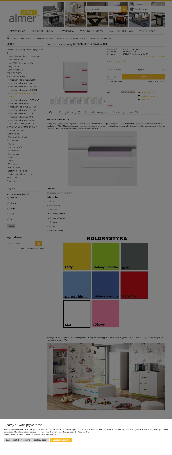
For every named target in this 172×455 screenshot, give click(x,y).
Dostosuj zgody (40, 440)
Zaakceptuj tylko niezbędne (18, 440)
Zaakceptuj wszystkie (60, 440)
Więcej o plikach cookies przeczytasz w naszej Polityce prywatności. (31, 434)
